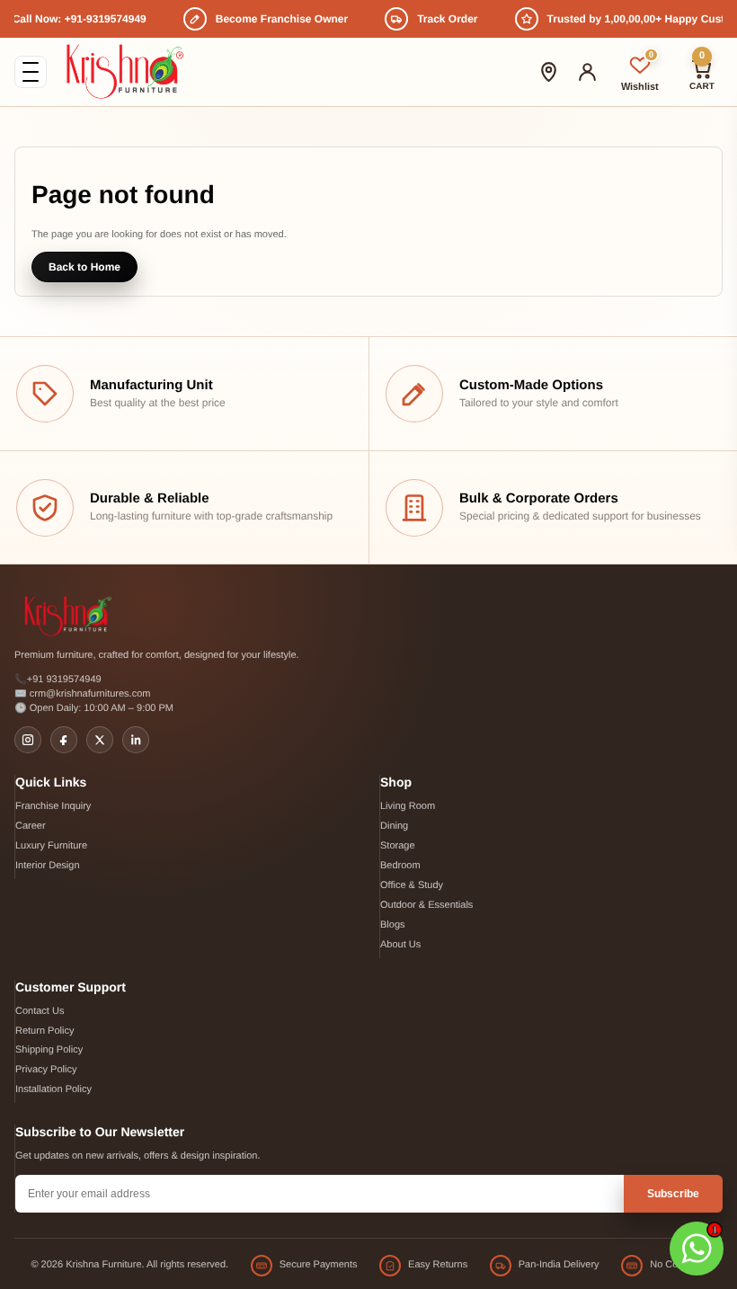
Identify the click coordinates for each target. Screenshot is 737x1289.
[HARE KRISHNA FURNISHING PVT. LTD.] (124, 72)
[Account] (587, 71)
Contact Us (39, 1011)
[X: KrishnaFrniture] (99, 739)
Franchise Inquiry (53, 806)
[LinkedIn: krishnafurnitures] (135, 739)
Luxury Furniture (51, 845)
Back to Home (84, 267)
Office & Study (411, 885)
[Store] (548, 71)
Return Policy (44, 1031)
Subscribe (673, 1193)
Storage (397, 845)
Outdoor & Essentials (426, 905)
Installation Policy (53, 1089)
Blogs (392, 925)
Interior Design (47, 865)
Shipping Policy (49, 1050)
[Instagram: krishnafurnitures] (27, 739)
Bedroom (400, 865)
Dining (394, 826)
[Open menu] (30, 72)
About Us (400, 944)
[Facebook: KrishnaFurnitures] (63, 739)
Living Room (407, 806)
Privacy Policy (45, 1069)
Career (30, 826)
